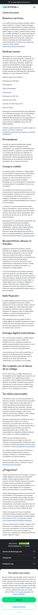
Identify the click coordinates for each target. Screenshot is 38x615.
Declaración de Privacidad (26, 446)
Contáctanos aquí (28, 236)
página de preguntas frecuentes (14, 46)
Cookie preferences (19, 607)
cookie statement (24, 592)
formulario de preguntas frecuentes (15, 132)
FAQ (30, 508)
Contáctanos (7, 92)
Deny (19, 612)
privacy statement (19, 594)
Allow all (19, 600)
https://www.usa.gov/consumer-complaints (17, 520)
